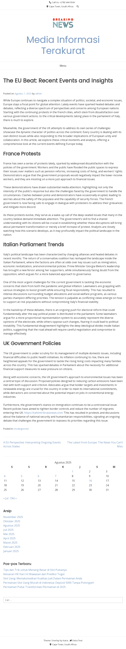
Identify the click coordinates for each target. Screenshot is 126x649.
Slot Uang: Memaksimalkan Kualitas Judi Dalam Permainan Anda (42, 578)
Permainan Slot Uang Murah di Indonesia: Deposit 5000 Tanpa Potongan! (48, 582)
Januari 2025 (11, 551)
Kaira (65, 640)
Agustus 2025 (11, 525)
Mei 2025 (8, 534)
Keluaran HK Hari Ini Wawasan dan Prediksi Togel (33, 574)
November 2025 (13, 517)
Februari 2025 (11, 547)
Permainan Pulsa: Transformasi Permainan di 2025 (34, 587)
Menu (63, 65)
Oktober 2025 (11, 521)
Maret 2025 (10, 542)
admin (38, 93)
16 (90, 480)
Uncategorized (21, 428)
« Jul (5, 498)
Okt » (13, 498)
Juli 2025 (8, 530)
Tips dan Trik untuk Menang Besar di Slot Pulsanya (35, 570)
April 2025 (9, 538)
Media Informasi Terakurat (63, 45)
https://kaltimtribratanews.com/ (43, 412)
